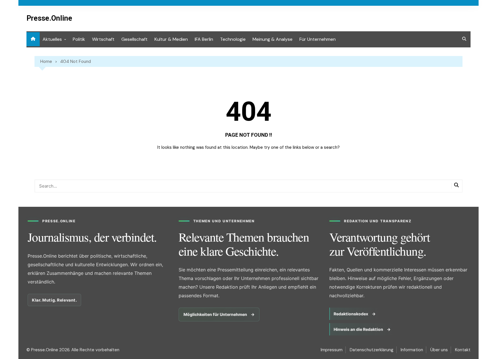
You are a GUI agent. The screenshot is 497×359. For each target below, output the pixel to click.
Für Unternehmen (317, 39)
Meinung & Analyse (273, 39)
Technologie (233, 39)
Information (412, 350)
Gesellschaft (134, 39)
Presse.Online (49, 18)
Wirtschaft (103, 39)
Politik (79, 39)
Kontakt (463, 350)
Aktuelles (52, 39)
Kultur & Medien (171, 39)
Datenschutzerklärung (371, 350)
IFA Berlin (204, 39)
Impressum (332, 350)
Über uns (439, 350)
